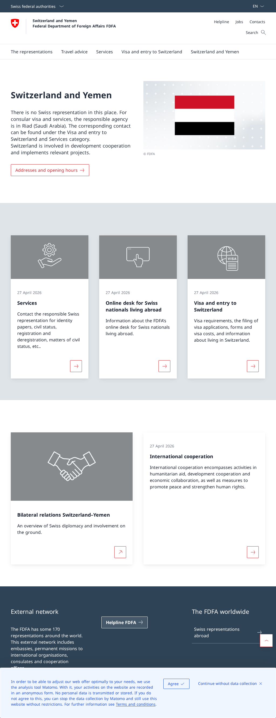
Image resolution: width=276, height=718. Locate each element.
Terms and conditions (136, 704)
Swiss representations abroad (217, 632)
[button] (74, 51)
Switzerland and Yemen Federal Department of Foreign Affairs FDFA (74, 23)
